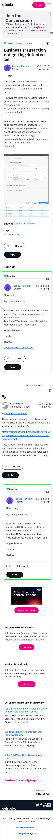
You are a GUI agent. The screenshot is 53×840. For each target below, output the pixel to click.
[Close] (48, 814)
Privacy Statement (25, 827)
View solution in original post (18, 347)
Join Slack (26, 647)
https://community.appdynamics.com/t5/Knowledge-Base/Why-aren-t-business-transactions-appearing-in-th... (26, 435)
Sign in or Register (33, 27)
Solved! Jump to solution (19, 43)
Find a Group (26, 684)
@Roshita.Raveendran (15, 413)
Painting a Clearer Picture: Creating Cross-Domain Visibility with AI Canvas (26, 710)
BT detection (11, 234)
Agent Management (25, 223)
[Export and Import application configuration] (44, 385)
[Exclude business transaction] (50, 385)
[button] (47, 44)
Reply (12, 254)
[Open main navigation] (49, 4)
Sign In (39, 5)
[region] (26, 825)
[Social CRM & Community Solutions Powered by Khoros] (42, 792)
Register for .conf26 (26, 610)
